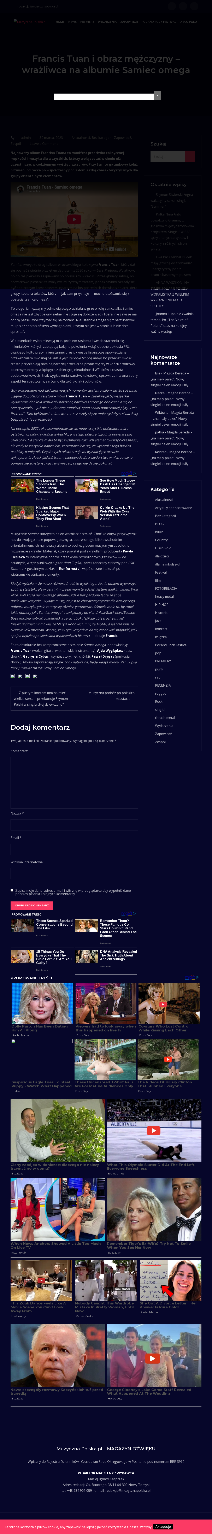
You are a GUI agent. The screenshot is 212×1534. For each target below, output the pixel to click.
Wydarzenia (164, 725)
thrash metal (165, 717)
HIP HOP (162, 604)
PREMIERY (163, 661)
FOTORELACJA (166, 588)
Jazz (158, 620)
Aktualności (164, 499)
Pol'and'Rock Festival (171, 645)
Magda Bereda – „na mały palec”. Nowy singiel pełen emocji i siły (170, 379)
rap (157, 677)
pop (158, 653)
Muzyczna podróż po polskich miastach (111, 696)
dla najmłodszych (168, 564)
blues (159, 532)
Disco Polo (163, 548)
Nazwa (17, 813)
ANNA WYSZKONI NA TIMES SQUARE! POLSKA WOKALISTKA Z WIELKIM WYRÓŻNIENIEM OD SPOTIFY (170, 294)
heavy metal (164, 596)
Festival (161, 572)
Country (161, 540)
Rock (159, 701)
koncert (161, 629)
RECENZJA (163, 685)
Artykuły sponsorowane (173, 507)
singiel (160, 709)
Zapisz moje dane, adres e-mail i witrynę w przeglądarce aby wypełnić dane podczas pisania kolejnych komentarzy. (73, 892)
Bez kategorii (165, 516)
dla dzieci (162, 556)
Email (16, 837)
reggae (160, 693)
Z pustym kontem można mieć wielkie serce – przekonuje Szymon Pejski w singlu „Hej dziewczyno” (41, 699)
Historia (161, 612)
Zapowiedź (163, 734)
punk (159, 669)
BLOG (159, 524)
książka (161, 637)
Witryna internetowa (27, 862)
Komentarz (19, 751)
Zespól (160, 742)
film (158, 580)
